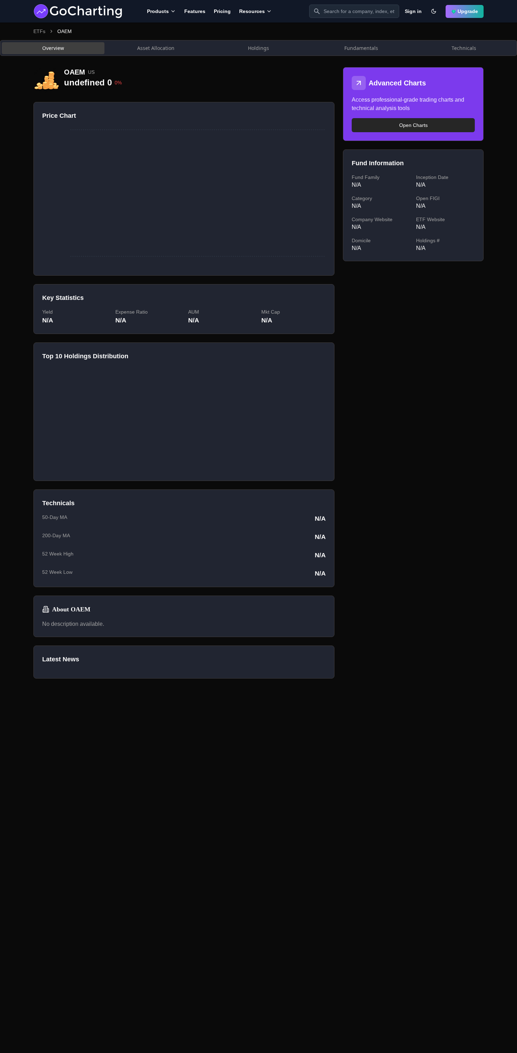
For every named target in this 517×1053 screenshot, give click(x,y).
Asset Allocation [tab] (155, 48)
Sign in (413, 11)
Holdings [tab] (258, 48)
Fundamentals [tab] (361, 48)
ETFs (39, 31)
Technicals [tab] (464, 48)
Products (158, 11)
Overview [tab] (53, 48)
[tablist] (258, 48)
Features (194, 11)
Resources (252, 11)
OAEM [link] (64, 31)
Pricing (222, 11)
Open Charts (413, 125)
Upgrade (468, 11)
